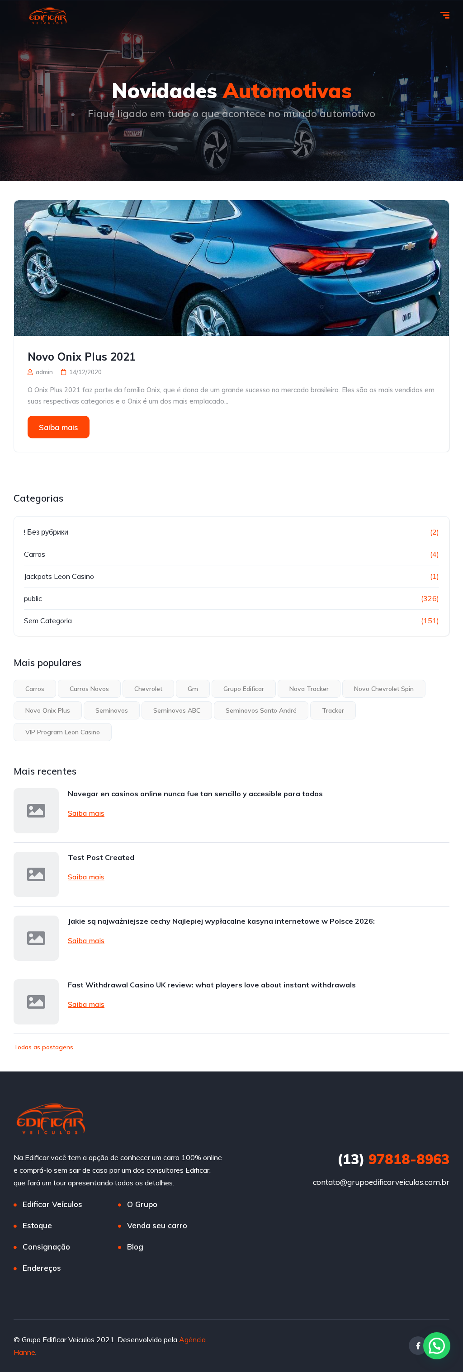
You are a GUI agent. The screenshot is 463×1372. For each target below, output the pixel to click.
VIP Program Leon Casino (62, 732)
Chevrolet (148, 689)
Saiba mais (58, 427)
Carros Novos (89, 689)
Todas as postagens (43, 1047)
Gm (193, 689)
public (33, 598)
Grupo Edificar (243, 689)
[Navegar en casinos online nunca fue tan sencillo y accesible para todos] (36, 810)
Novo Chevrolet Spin (384, 689)
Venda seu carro (157, 1225)
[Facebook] (418, 1345)
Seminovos (111, 710)
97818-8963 (393, 1159)
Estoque (37, 1225)
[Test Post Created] (36, 874)
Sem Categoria (48, 620)
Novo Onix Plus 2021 (82, 356)
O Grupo (142, 1204)
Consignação (46, 1246)
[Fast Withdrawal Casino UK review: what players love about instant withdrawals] (36, 1001)
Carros (34, 554)
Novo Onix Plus (47, 710)
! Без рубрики (46, 531)
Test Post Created (101, 857)
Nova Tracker (309, 689)
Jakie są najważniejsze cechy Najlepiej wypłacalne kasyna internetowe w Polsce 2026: (221, 921)
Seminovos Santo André (261, 710)
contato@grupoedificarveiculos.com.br (381, 1182)
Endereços (42, 1268)
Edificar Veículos (52, 1204)
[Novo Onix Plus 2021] (231, 268)
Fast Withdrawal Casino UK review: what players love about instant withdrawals (212, 984)
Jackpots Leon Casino (59, 576)
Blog (135, 1246)
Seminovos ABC (176, 710)
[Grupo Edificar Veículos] (48, 16)
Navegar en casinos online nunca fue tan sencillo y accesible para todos (195, 793)
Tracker (333, 710)
